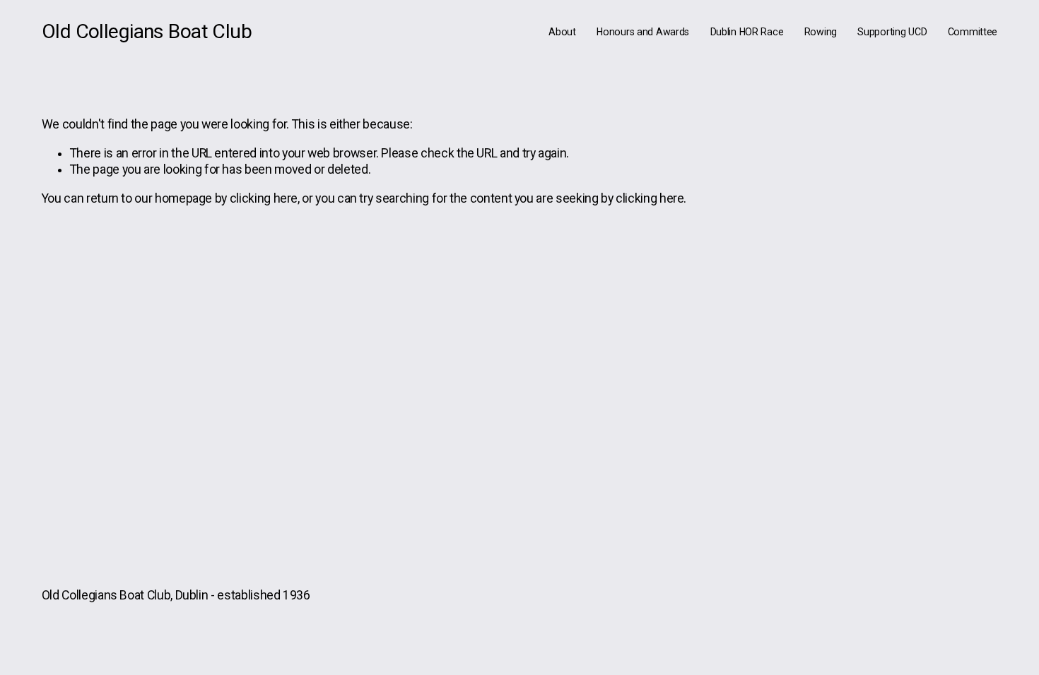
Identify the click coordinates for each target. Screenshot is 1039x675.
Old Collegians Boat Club (147, 31)
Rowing (820, 31)
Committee (972, 31)
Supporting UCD (892, 31)
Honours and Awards (643, 31)
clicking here (264, 198)
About (562, 31)
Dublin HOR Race (747, 31)
